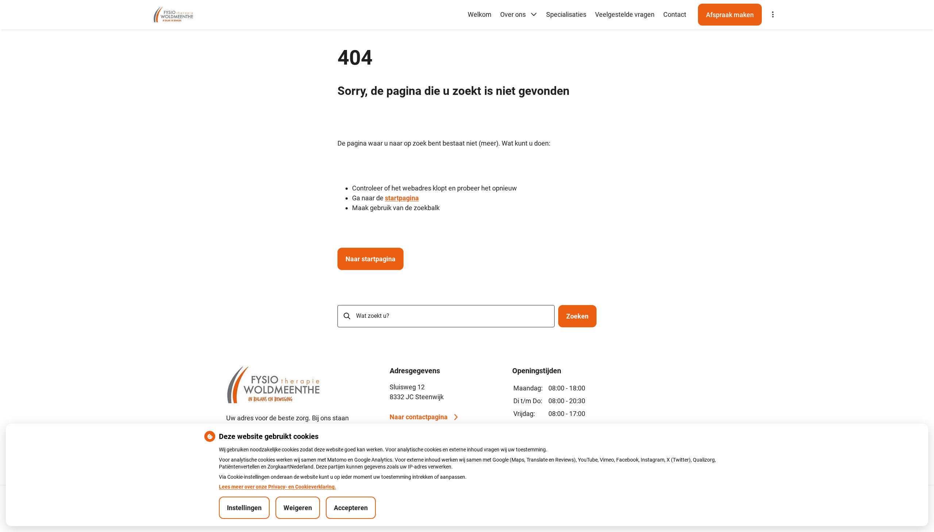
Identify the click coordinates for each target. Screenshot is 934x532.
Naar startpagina (370, 259)
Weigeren (297, 508)
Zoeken (577, 316)
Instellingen (244, 508)
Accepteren (351, 508)
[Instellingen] (773, 14)
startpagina (402, 198)
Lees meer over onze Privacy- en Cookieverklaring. (277, 487)
